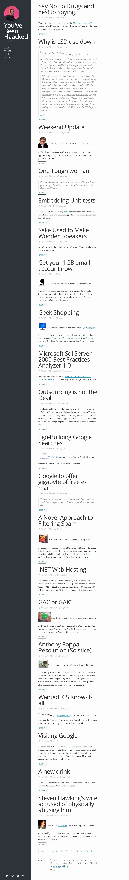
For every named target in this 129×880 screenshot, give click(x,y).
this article (62, 825)
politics (54, 403)
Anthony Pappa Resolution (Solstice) (65, 647)
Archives (7, 50)
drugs (54, 17)
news (57, 17)
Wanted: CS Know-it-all (65, 700)
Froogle (90, 327)
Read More (42, 34)
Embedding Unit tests (66, 200)
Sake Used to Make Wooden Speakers (63, 233)
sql (56, 371)
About (6, 47)
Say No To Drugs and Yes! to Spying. (66, 9)
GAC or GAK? (55, 602)
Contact (7, 57)
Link (42, 115)
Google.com (74, 747)
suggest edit (66, 17)
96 (57, 851)
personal (55, 132)
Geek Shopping (58, 312)
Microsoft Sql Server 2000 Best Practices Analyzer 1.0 (65, 359)
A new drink (54, 771)
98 (66, 851)
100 (77, 851)
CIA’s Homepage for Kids (83, 23)
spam (54, 529)
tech (54, 274)
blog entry (64, 211)
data (54, 371)
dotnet (55, 607)
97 (62, 851)
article (85, 554)
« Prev (42, 851)
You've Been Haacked (16, 31)
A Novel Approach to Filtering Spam (65, 520)
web (55, 575)
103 (87, 851)
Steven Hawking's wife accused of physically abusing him (67, 804)
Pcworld (54, 338)
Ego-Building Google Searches (65, 440)
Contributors (9, 54)
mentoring (56, 708)
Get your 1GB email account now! (64, 265)
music (55, 656)
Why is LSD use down (66, 41)
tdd (53, 206)
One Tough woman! (64, 171)
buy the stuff (73, 632)
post (63, 294)
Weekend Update (61, 127)
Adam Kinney (56, 457)
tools (58, 371)
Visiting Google (58, 735)
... (52, 851)
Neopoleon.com (63, 715)
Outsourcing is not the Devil (67, 395)
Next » (93, 851)
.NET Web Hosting (62, 569)
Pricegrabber (91, 338)
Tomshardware (69, 338)
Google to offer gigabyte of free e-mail (62, 482)
